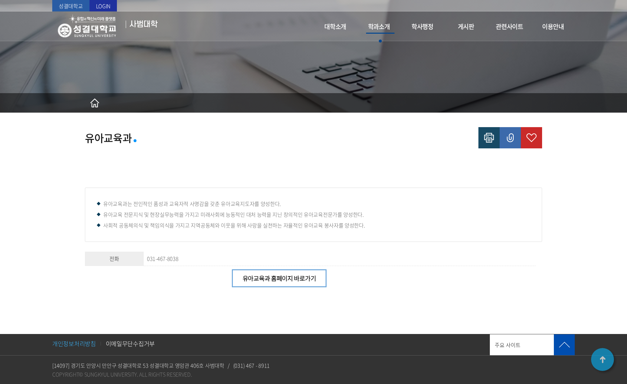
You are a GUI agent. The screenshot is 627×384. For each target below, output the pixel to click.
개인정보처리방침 (74, 343)
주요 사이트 (508, 345)
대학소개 (335, 26)
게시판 (466, 26)
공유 (510, 137)
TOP (602, 359)
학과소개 (379, 26)
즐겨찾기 (531, 137)
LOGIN (103, 6)
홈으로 (94, 103)
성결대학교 (71, 6)
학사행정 (422, 26)
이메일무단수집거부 (130, 343)
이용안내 (553, 26)
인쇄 (489, 137)
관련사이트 (509, 26)
